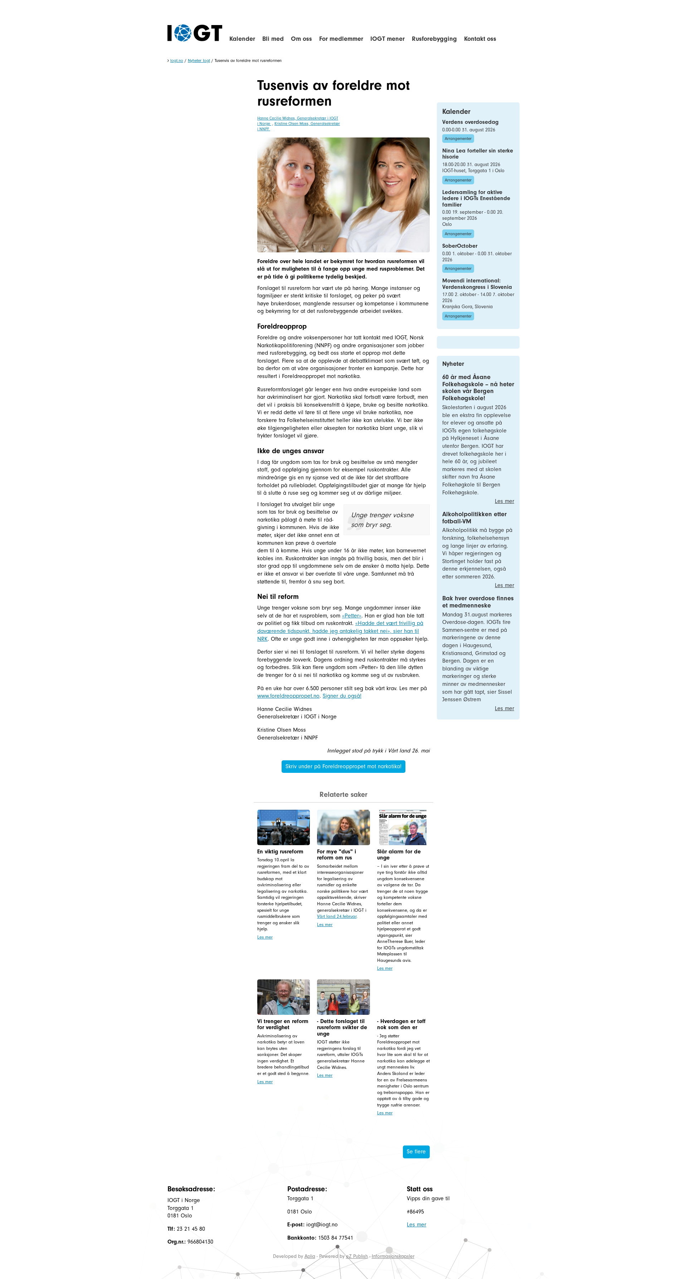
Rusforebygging (434, 39)
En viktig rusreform (280, 851)
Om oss (301, 39)
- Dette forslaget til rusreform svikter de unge (342, 1027)
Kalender (242, 39)
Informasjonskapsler (393, 1256)
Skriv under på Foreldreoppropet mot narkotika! (343, 766)
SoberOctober (459, 246)
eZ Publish (357, 1256)
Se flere (416, 1151)
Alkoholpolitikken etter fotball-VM (474, 517)
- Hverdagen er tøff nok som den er (401, 1024)
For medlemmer (341, 39)
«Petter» (351, 615)
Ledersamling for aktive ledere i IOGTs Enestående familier (476, 198)
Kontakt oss (480, 39)
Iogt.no (176, 60)
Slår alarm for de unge (399, 854)
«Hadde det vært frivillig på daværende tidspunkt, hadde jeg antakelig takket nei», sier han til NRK (340, 631)
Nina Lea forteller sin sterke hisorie (477, 153)
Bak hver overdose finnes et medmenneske (478, 602)
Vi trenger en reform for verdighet (282, 1024)
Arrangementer (458, 138)
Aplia (309, 1256)
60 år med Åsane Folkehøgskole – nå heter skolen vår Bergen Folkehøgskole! (478, 387)
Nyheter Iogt (199, 60)
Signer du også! (342, 696)
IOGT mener (387, 39)
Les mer (265, 937)
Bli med (273, 39)
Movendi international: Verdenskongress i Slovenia (477, 283)
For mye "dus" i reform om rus (336, 854)
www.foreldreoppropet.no (288, 696)
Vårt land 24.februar (336, 916)
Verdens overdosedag (470, 122)
